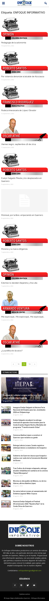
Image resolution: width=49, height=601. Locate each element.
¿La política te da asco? (12, 350)
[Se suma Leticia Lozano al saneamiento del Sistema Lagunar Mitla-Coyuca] (6, 493)
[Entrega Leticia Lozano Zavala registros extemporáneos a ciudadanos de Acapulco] (6, 447)
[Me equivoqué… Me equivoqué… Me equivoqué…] (24, 302)
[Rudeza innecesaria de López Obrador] (24, 95)
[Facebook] (14, 585)
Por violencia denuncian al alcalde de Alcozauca (22, 76)
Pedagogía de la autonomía (13, 42)
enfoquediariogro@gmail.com (29, 570)
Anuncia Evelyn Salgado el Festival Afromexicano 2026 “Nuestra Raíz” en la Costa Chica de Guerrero (28, 504)
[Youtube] (34, 585)
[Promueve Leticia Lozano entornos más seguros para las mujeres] (24, 390)
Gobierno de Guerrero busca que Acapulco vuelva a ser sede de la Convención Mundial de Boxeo (30, 458)
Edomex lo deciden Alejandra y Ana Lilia (19, 283)
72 (18, 364)
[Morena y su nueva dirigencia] (24, 234)
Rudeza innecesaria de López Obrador (18, 110)
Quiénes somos (24, 594)
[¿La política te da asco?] (24, 336)
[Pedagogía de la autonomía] (24, 28)
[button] (45, 3)
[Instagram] (21, 585)
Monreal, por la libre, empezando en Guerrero (22, 215)
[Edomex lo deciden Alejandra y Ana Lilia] (24, 268)
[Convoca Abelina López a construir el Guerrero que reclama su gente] (6, 437)
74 (29, 364)
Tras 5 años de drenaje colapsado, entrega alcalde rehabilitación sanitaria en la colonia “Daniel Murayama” (30, 470)
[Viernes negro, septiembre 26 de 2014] (24, 129)
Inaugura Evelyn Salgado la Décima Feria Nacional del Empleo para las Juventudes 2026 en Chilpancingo (29, 410)
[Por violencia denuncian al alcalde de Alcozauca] (24, 62)
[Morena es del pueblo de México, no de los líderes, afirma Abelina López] (6, 483)
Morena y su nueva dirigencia (14, 249)
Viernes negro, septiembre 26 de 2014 (18, 144)
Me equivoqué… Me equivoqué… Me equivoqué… (22, 317)
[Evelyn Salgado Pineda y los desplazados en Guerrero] (24, 163)
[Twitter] (27, 585)
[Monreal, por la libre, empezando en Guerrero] (24, 200)
